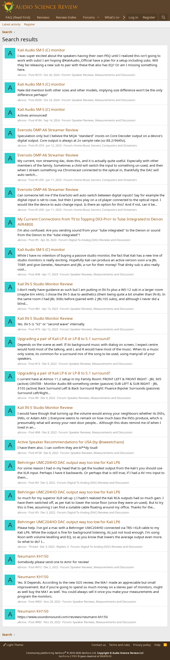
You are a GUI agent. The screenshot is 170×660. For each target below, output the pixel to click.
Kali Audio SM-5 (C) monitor (41, 50)
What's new (113, 17)
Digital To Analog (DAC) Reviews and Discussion (99, 240)
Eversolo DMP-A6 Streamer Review (47, 129)
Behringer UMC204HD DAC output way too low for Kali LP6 (68, 462)
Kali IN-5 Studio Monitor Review (45, 283)
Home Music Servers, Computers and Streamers (105, 145)
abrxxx (22, 75)
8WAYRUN (105, 656)
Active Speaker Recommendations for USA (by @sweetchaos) (70, 441)
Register (29, 24)
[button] (98, 17)
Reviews (43, 17)
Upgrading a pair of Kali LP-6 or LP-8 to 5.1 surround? (63, 338)
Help (157, 645)
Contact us (99, 645)
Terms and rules (119, 645)
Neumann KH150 (32, 556)
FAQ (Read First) (18, 17)
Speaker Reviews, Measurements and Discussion (103, 75)
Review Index (66, 17)
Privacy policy (142, 645)
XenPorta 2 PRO (68, 656)
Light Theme (14, 645)
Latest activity (11, 24)
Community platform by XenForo (61, 652)
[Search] (163, 17)
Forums (89, 17)
